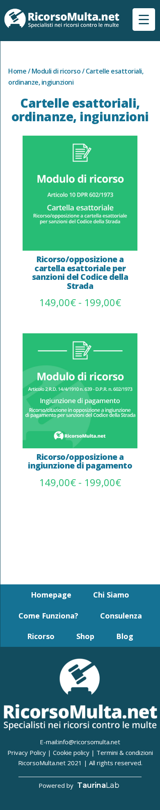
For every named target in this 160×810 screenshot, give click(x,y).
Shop (85, 636)
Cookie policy (71, 752)
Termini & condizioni (124, 752)
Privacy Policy (26, 752)
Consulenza (121, 616)
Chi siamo (111, 595)
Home (17, 71)
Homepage (51, 595)
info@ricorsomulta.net (89, 742)
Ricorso (41, 636)
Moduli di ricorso (56, 71)
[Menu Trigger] (144, 19)
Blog (124, 636)
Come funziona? (48, 616)
